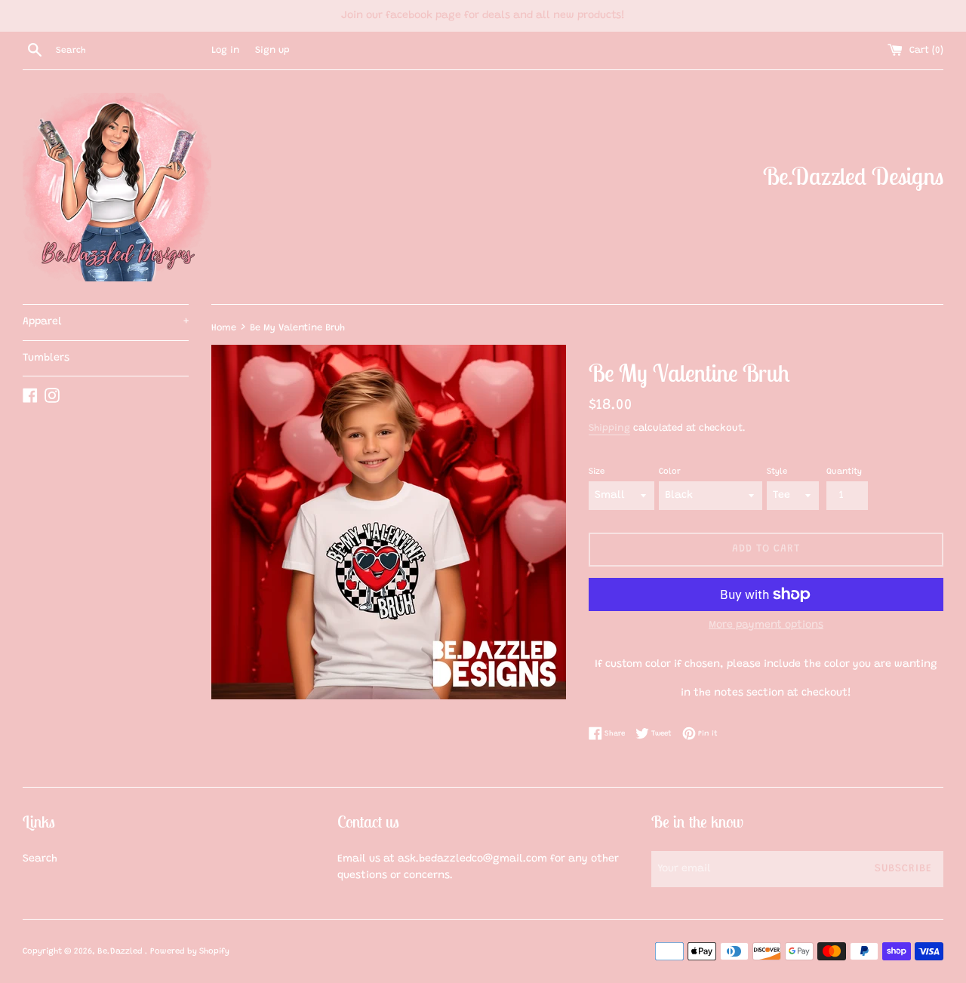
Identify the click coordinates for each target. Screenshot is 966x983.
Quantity (844, 472)
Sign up (272, 50)
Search (40, 859)
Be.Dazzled (121, 952)
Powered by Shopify (189, 952)
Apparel (106, 322)
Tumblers (46, 358)
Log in (225, 50)
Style (777, 472)
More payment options (766, 625)
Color (670, 472)
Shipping (609, 428)
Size (597, 472)
